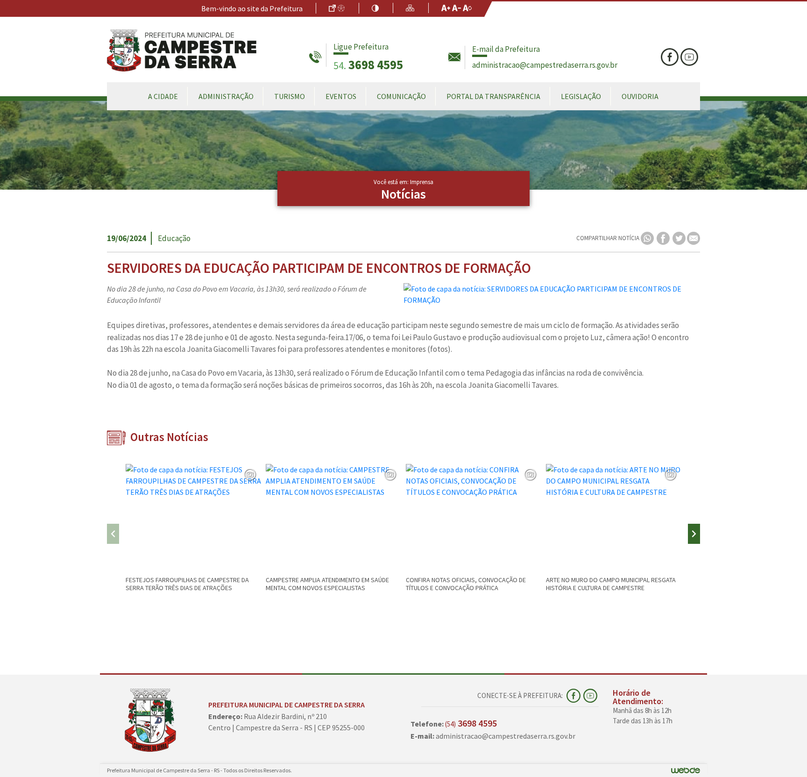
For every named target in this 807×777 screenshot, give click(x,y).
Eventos (341, 96)
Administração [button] (226, 96)
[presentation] (113, 534)
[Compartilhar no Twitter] (679, 238)
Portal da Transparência (493, 96)
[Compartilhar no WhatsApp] (648, 238)
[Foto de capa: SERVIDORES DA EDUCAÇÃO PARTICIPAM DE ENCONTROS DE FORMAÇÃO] (552, 294)
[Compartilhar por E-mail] (693, 238)
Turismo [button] (289, 96)
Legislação (581, 96)
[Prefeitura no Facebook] (670, 57)
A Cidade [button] (163, 96)
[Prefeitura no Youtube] (690, 57)
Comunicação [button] (401, 96)
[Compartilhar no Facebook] (664, 238)
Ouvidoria (640, 96)
